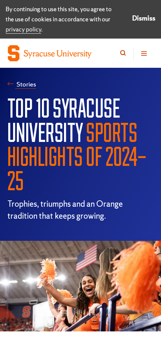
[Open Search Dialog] (123, 53)
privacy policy (23, 29)
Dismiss (143, 18)
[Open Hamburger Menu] (143, 53)
